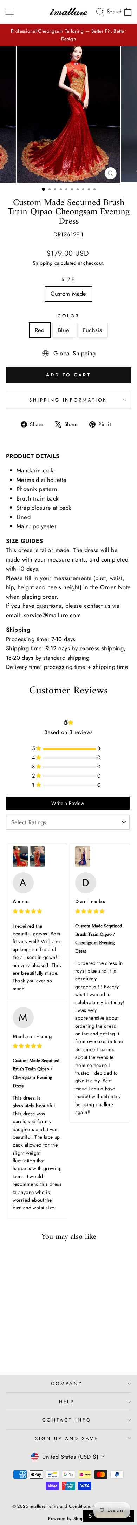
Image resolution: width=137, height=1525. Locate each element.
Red (40, 330)
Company (67, 1383)
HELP (67, 1401)
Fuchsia (93, 330)
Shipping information (68, 400)
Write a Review (67, 803)
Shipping (43, 263)
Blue (64, 330)
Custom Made (68, 293)
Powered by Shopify (68, 1519)
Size (68, 279)
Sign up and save (66, 1438)
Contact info (66, 1420)
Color (68, 316)
